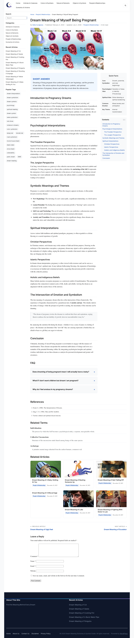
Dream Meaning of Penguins (15, 68)
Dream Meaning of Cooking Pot (81, 613)
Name (33, 561)
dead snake (10, 145)
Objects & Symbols (79, 3)
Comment (34, 556)
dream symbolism (12, 97)
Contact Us (25, 633)
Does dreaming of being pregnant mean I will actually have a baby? (61, 372)
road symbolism (12, 137)
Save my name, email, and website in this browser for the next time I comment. (58, 576)
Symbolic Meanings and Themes (113, 138)
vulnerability (10, 153)
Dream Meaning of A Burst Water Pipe (84, 617)
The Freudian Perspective (113, 132)
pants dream (11, 157)
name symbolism (12, 117)
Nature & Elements (63, 3)
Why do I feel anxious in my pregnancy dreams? (53, 389)
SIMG (19, 157)
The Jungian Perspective (112, 135)
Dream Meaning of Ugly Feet (41, 529)
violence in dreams (13, 125)
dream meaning (12, 161)
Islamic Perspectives (111, 147)
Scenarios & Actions (23, 7)
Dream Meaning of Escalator (115, 529)
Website (33, 571)
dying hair (10, 133)
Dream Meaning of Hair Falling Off (111, 480)
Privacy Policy (46, 633)
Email (32, 566)
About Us (16, 633)
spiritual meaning (12, 109)
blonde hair (19, 133)
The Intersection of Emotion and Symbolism (113, 154)
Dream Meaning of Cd (13, 51)
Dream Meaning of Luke (74, 510)
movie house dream (13, 141)
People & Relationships (97, 3)
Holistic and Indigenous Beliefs (114, 150)
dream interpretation (13, 93)
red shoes (10, 121)
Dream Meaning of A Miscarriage (44, 493)
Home (18, 3)
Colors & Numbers (47, 3)
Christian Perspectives (111, 144)
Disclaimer (35, 633)
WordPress (124, 633)
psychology (10, 105)
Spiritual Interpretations (110, 141)
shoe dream (10, 149)
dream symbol (11, 113)
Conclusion (106, 158)
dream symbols (12, 101)
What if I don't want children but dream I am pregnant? (55, 381)
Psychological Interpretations (112, 129)
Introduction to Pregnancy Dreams (111, 125)
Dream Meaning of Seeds (14, 54)
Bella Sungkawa (38, 25)
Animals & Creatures (30, 3)
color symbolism (12, 129)
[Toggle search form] (125, 5)
